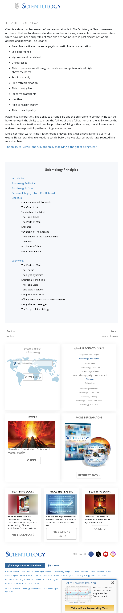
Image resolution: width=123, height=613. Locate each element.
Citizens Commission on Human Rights (22, 583)
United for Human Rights (47, 579)
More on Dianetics (31, 251)
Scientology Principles (89, 358)
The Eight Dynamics (32, 274)
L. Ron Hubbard (12, 571)
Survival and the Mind (33, 212)
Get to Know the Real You (80, 583)
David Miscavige (81, 571)
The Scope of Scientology (35, 309)
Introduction (18, 178)
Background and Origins (88, 354)
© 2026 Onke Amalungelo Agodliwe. (31, 590)
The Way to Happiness (85, 575)
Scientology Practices (89, 388)
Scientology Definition (24, 183)
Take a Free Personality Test (89, 608)
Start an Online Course (101, 571)
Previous (11, 331)
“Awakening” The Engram (35, 231)
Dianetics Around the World (36, 202)
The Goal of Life (30, 207)
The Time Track (30, 216)
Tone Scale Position (32, 289)
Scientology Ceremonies (89, 392)
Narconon (102, 575)
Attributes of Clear (31, 246)
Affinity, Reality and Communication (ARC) (43, 299)
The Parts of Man (31, 221)
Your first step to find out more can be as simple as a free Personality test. (102, 592)
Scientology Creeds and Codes (89, 400)
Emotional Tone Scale (33, 279)
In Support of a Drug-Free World (19, 579)
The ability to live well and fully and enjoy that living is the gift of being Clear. (51, 147)
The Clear (26, 241)
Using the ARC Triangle (34, 304)
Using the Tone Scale (33, 294)
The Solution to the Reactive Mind (39, 236)
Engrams (26, 226)
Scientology (18, 260)
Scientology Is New (22, 188)
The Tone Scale (29, 284)
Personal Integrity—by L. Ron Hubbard (33, 193)
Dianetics (17, 197)
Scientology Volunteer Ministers (19, 575)
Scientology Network (41, 571)
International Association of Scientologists (54, 575)
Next (113, 331)
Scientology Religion (63, 571)
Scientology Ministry (89, 396)
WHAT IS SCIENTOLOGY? (89, 348)
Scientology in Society (89, 404)
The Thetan (27, 269)
